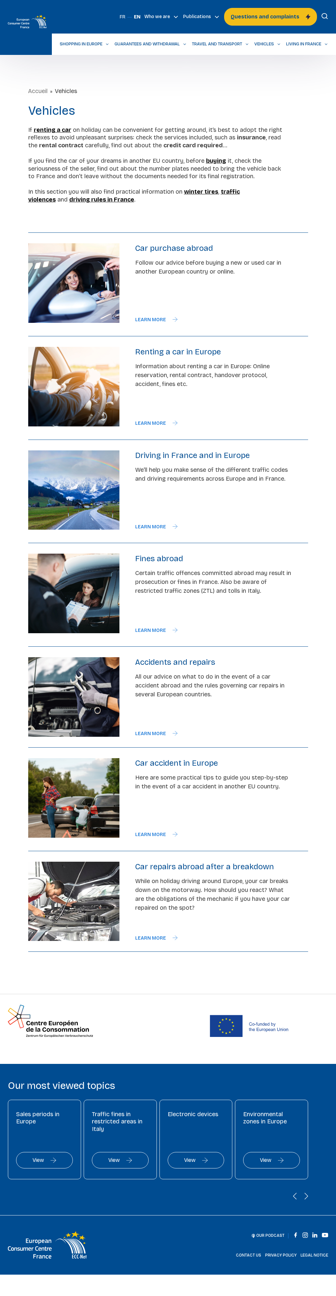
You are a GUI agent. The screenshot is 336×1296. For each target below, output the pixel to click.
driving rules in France (101, 199)
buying (216, 160)
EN (137, 17)
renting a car (52, 129)
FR (122, 17)
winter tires (201, 191)
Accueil (38, 91)
